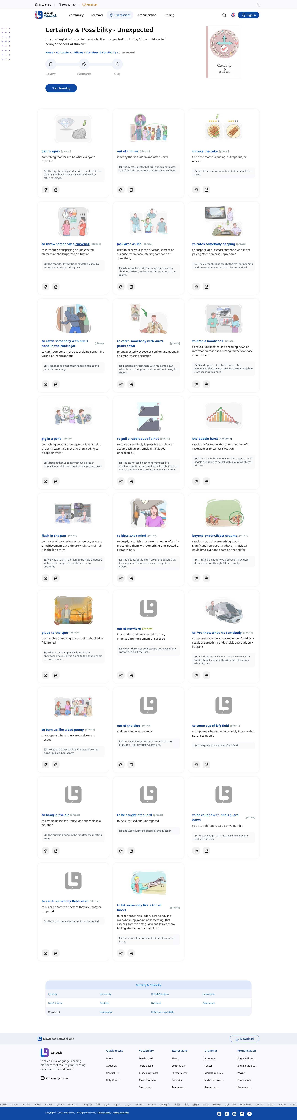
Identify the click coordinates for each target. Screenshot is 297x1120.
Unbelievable (106, 1011)
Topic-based (146, 1065)
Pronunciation (246, 1050)
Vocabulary (146, 1050)
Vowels (241, 1072)
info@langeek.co (57, 1078)
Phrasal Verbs (180, 1072)
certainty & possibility (101, 52)
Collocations (179, 1065)
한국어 (196, 1104)
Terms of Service (121, 1112)
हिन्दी (98, 1104)
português (165, 1104)
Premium (91, 4)
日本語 (177, 1104)
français (14, 1104)
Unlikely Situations (160, 994)
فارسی (127, 1104)
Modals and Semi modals (214, 1072)
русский (60, 1104)
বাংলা (234, 1104)
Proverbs (177, 1080)
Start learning (61, 88)
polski (206, 1104)
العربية (106, 1104)
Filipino (117, 1104)
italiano (48, 1104)
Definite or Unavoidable (162, 1011)
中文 (187, 1104)
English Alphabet (246, 1058)
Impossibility (209, 994)
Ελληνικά (217, 1104)
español (26, 1104)
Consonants (244, 1080)
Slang (175, 1058)
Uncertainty (105, 994)
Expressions (64, 52)
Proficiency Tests (148, 1072)
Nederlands (245, 1104)
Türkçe (37, 1104)
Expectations (209, 1003)
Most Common (147, 1080)
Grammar (211, 1050)
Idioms (79, 52)
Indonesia (139, 1104)
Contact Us (112, 1072)
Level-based (146, 1058)
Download (247, 1039)
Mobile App (68, 4)
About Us (111, 1065)
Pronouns (210, 1058)
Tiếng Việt (87, 1104)
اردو (227, 1104)
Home (49, 52)
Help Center (113, 1080)
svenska (259, 1104)
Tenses (208, 1065)
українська (73, 1104)
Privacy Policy (104, 1112)
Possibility (104, 1003)
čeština (270, 1104)
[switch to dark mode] (258, 4)
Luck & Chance (55, 1003)
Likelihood (156, 1003)
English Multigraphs (246, 1065)
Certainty (52, 994)
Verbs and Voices (214, 1080)
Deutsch (152, 1104)
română (282, 1104)
